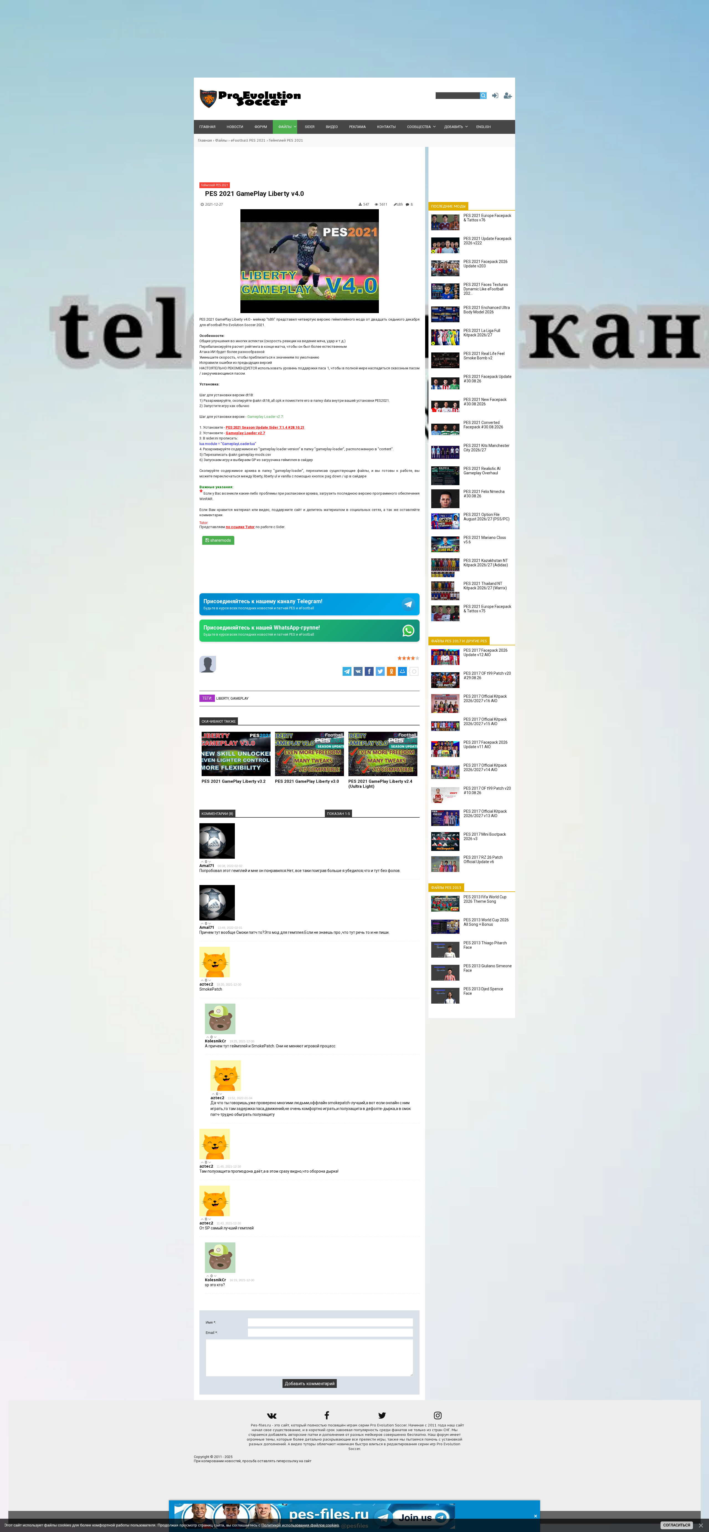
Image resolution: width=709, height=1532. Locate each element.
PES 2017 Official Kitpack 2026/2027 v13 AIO (485, 813)
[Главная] (249, 107)
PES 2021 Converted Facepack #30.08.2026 (483, 424)
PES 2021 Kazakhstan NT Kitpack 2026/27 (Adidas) (486, 562)
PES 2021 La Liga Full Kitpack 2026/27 (482, 332)
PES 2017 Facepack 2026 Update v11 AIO (486, 744)
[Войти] (494, 97)
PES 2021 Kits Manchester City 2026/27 (487, 447)
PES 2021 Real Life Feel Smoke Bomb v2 (484, 355)
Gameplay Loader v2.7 (265, 417)
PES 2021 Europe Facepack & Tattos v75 (487, 608)
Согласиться (676, 1525)
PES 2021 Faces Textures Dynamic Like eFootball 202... (486, 289)
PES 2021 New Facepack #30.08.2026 (485, 401)
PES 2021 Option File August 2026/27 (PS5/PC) (487, 516)
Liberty (222, 698)
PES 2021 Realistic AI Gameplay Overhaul (482, 470)
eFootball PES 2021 (248, 140)
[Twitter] (382, 1417)
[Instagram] (437, 1417)
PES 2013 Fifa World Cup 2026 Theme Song (485, 899)
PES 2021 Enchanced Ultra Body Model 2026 (487, 309)
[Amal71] (217, 857)
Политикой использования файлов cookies (300, 1525)
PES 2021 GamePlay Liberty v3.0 (307, 781)
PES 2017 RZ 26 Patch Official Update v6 (483, 859)
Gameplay (239, 698)
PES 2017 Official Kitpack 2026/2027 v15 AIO (485, 721)
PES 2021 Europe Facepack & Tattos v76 (487, 217)
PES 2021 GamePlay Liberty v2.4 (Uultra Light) (380, 784)
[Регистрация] (508, 97)
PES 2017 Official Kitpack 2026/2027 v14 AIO (485, 767)
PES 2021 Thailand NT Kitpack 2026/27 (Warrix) (485, 585)
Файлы (221, 140)
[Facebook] (326, 1417)
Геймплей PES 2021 (286, 140)
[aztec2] (214, 976)
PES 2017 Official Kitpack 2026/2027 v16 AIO (485, 698)
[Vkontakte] (271, 1417)
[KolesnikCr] (220, 1033)
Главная (205, 140)
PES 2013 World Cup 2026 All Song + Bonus (486, 922)
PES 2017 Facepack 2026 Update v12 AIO (486, 652)
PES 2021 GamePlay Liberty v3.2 (234, 781)
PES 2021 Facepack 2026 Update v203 (486, 263)
